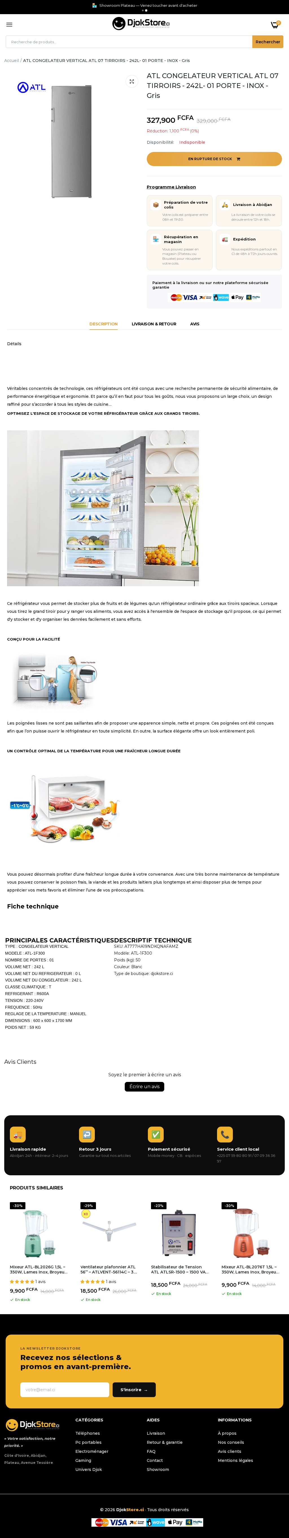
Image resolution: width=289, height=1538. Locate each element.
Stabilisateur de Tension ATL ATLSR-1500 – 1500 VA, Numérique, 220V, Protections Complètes (178, 1269)
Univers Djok (88, 1469)
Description (103, 323)
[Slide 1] (143, 10)
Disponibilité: (160, 142)
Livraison (156, 1433)
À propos (227, 1433)
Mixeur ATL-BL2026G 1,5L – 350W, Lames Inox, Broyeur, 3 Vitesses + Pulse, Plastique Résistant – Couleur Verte (38, 1269)
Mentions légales (235, 1460)
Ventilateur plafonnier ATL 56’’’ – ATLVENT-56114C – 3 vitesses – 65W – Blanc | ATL (108, 1269)
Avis (194, 323)
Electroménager (91, 1451)
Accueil (11, 60)
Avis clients (229, 1451)
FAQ (151, 1451)
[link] (273, 1503)
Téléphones (87, 1433)
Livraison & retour (154, 323)
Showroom (158, 1469)
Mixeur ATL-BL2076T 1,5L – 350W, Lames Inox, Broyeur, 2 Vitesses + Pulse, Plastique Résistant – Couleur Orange (250, 1269)
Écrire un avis (144, 1086)
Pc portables (88, 1442)
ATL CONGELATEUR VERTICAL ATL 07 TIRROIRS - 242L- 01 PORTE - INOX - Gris (212, 86)
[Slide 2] (146, 10)
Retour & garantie (165, 1442)
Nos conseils (231, 1442)
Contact (155, 1460)
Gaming (83, 1460)
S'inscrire (134, 1389)
